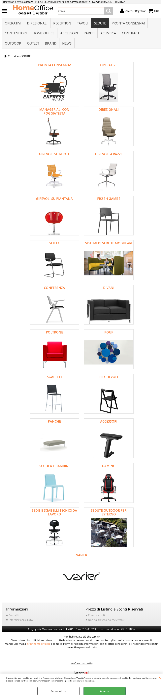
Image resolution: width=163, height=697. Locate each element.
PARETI (89, 33)
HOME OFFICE (43, 33)
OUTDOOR (13, 43)
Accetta (104, 691)
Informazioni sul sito (21, 620)
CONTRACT (130, 33)
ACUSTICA (108, 33)
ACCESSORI (69, 33)
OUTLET (33, 43)
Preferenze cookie (81, 663)
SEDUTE (100, 23)
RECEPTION (62, 23)
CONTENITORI (16, 33)
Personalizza (58, 691)
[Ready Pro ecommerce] (81, 673)
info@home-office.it (38, 643)
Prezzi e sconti (96, 615)
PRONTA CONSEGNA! (128, 23)
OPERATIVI (13, 23)
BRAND (50, 43)
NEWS (67, 43)
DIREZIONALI (37, 23)
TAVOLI (82, 23)
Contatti (13, 615)
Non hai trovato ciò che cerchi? (106, 620)
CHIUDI (159, 678)
